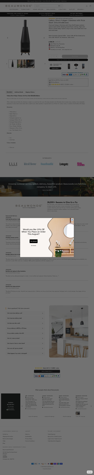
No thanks (33, 245)
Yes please (33, 241)
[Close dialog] (72, 220)
